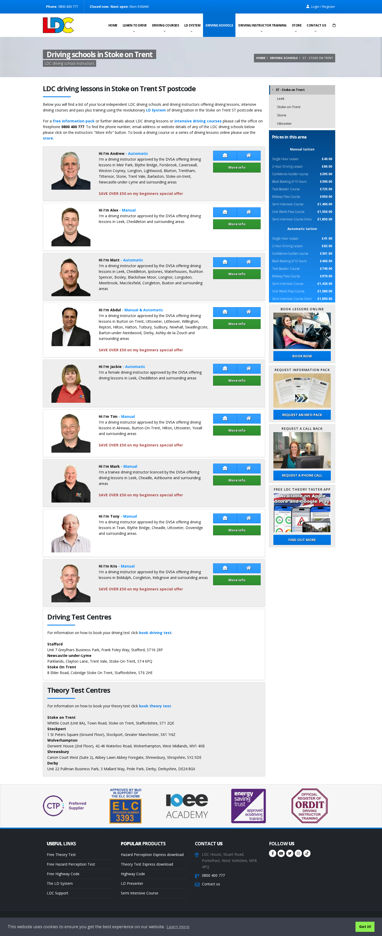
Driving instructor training (262, 25)
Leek (280, 98)
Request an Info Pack (302, 414)
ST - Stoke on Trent (290, 90)
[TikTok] (307, 853)
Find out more (302, 539)
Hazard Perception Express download (152, 854)
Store (297, 25)
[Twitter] (289, 853)
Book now (302, 356)
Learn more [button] (178, 927)
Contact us (316, 25)
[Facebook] (272, 853)
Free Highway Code (63, 873)
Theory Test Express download (147, 864)
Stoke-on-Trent (288, 107)
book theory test (155, 705)
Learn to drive (135, 25)
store (48, 138)
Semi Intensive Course (139, 893)
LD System (192, 25)
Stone (281, 115)
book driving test (155, 632)
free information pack (74, 120)
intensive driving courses (198, 120)
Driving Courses (165, 25)
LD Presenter (132, 883)
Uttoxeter (284, 123)
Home (112, 25)
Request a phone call (302, 475)
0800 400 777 (213, 875)
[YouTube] (281, 853)
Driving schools (219, 25)
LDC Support (57, 893)
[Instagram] (298, 853)
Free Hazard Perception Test (71, 864)
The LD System (60, 883)
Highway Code (133, 873)
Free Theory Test (61, 854)
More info (237, 167)
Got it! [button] (365, 926)
